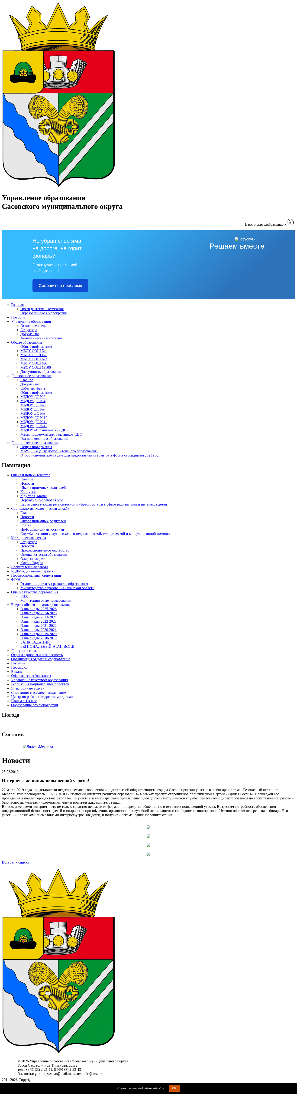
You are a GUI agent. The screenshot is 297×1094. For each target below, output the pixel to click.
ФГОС (16, 579)
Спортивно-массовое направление (38, 692)
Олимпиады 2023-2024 (38, 617)
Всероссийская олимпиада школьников (42, 605)
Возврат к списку (15, 862)
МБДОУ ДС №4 (32, 401)
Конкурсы (28, 492)
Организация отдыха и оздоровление (40, 659)
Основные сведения (36, 326)
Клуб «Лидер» (31, 563)
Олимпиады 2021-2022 (38, 625)
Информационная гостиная (42, 529)
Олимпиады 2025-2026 (38, 609)
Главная (17, 305)
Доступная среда (24, 651)
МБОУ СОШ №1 (33, 351)
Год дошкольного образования (44, 438)
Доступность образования (40, 372)
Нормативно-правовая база (41, 500)
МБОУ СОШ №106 (35, 367)
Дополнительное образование (34, 443)
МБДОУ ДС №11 (33, 422)
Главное (26, 380)
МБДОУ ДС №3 (32, 397)
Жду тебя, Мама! (33, 496)
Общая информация (36, 346)
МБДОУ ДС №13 (33, 426)
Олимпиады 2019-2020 (38, 634)
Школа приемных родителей (43, 488)
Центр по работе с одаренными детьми (42, 697)
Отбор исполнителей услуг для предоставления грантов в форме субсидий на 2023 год (89, 455)
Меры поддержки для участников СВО (51, 434)
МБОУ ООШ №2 (33, 355)
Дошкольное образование (31, 376)
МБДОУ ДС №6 (32, 405)
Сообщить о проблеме (60, 285)
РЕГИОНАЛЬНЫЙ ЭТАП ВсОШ (47, 646)
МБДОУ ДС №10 (33, 418)
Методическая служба (28, 538)
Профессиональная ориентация (36, 575)
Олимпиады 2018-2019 (38, 638)
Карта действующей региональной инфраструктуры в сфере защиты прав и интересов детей (93, 504)
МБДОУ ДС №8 (32, 413)
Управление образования (31, 321)
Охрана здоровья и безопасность (37, 655)
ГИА (24, 596)
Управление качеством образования (39, 680)
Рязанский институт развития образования (54, 584)
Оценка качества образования (44, 554)
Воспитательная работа (29, 567)
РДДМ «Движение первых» (33, 571)
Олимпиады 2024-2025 (38, 613)
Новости (18, 317)
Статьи (26, 525)
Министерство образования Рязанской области (57, 588)
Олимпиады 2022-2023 (38, 621)
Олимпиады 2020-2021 (38, 630)
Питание (18, 663)
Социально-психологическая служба (40, 508)
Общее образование (26, 342)
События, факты (33, 388)
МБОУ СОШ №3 (33, 359)
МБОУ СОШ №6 (33, 363)
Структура (28, 330)
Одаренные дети (33, 559)
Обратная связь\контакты (31, 676)
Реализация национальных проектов (40, 684)
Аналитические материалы (41, 338)
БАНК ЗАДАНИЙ (35, 642)
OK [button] (174, 1088)
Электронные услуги (28, 688)
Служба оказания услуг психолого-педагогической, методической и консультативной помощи (95, 534)
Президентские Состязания (42, 309)
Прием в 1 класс (24, 701)
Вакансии (19, 671)
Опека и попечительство (30, 475)
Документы (29, 334)
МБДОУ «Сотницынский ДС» (44, 430)
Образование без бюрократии (43, 313)
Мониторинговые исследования (45, 600)
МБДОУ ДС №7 (32, 409)
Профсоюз (19, 667)
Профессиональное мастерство (44, 550)
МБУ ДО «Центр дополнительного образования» (59, 451)
